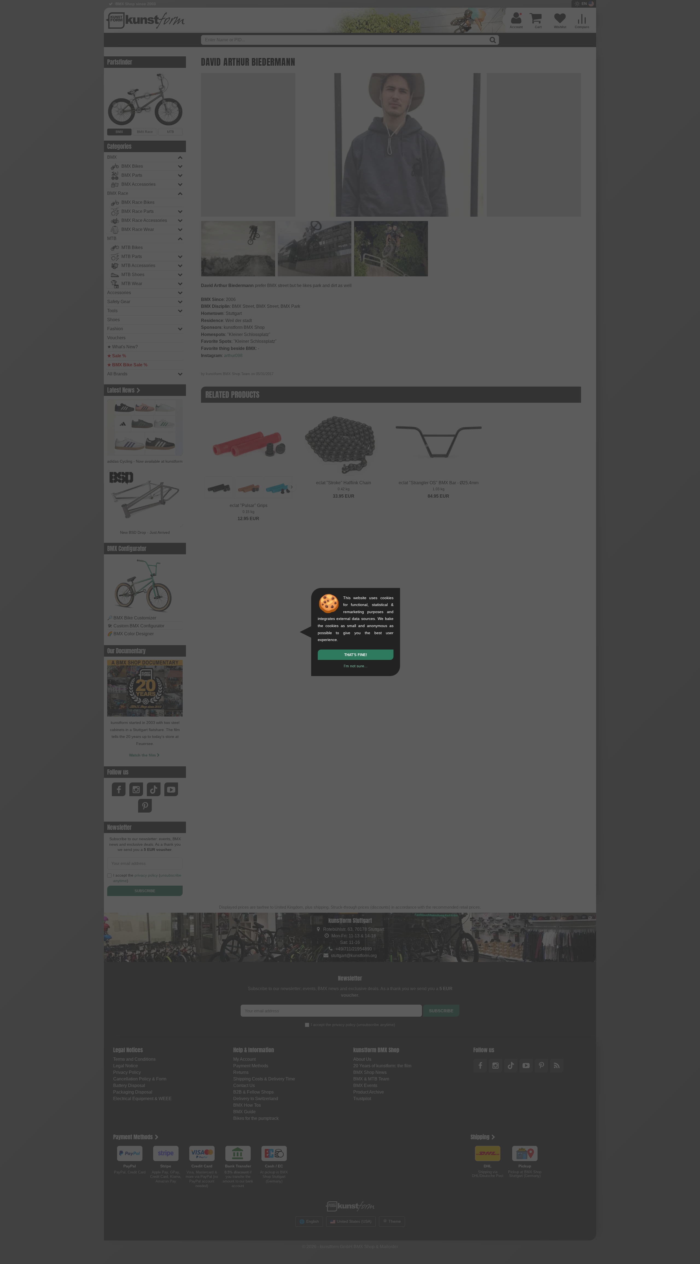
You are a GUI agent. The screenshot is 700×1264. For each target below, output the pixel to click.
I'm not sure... (356, 666)
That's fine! (355, 655)
